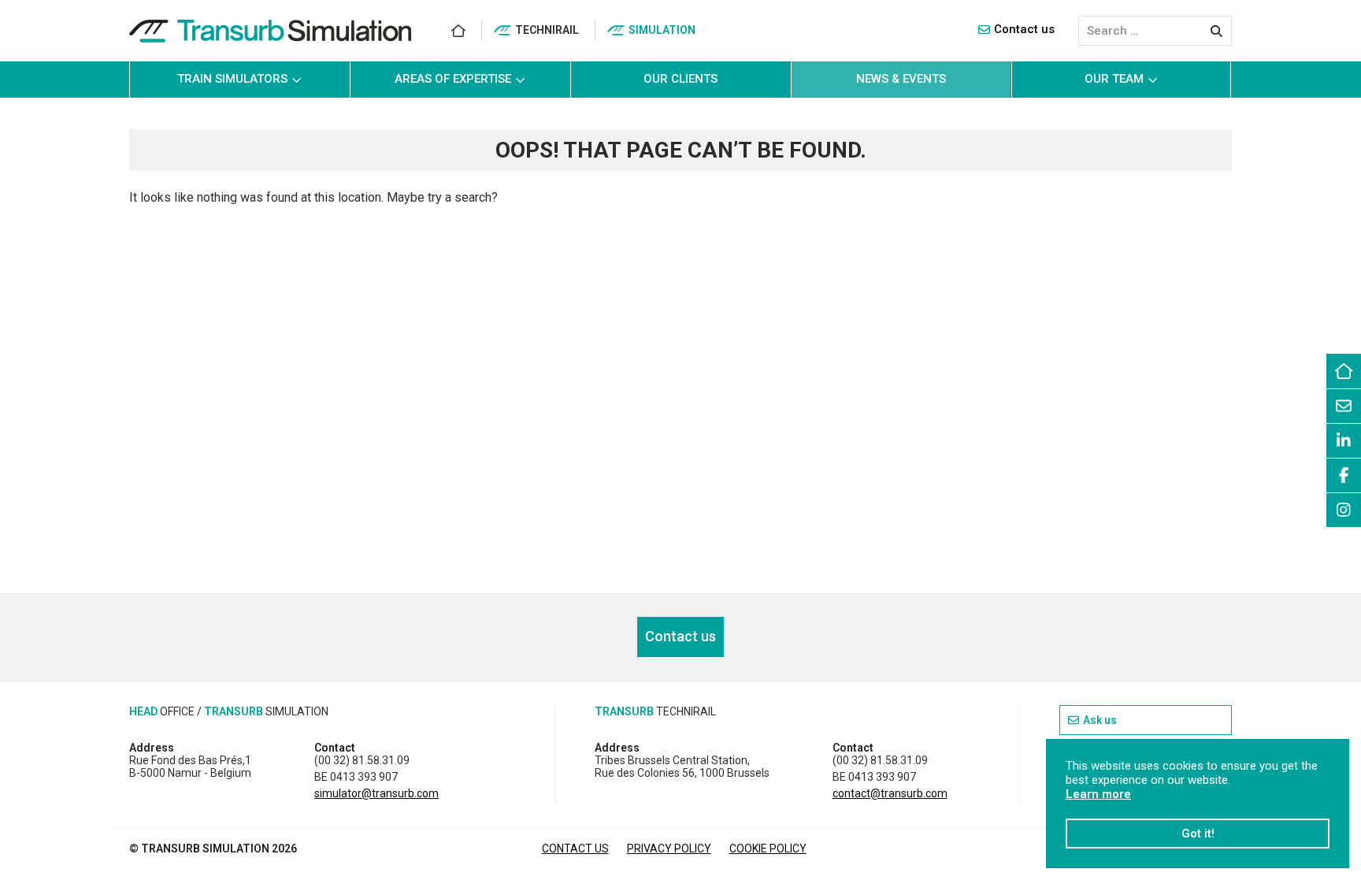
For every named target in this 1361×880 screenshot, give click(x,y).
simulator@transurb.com (376, 793)
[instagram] (1343, 509)
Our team (1114, 79)
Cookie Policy (768, 848)
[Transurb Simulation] (270, 31)
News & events (901, 79)
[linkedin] (1343, 440)
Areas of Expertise (453, 79)
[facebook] (1343, 475)
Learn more (1098, 794)
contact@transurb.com (890, 793)
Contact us (1024, 29)
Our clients (680, 79)
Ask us (1100, 720)
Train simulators (232, 79)
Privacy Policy (669, 848)
